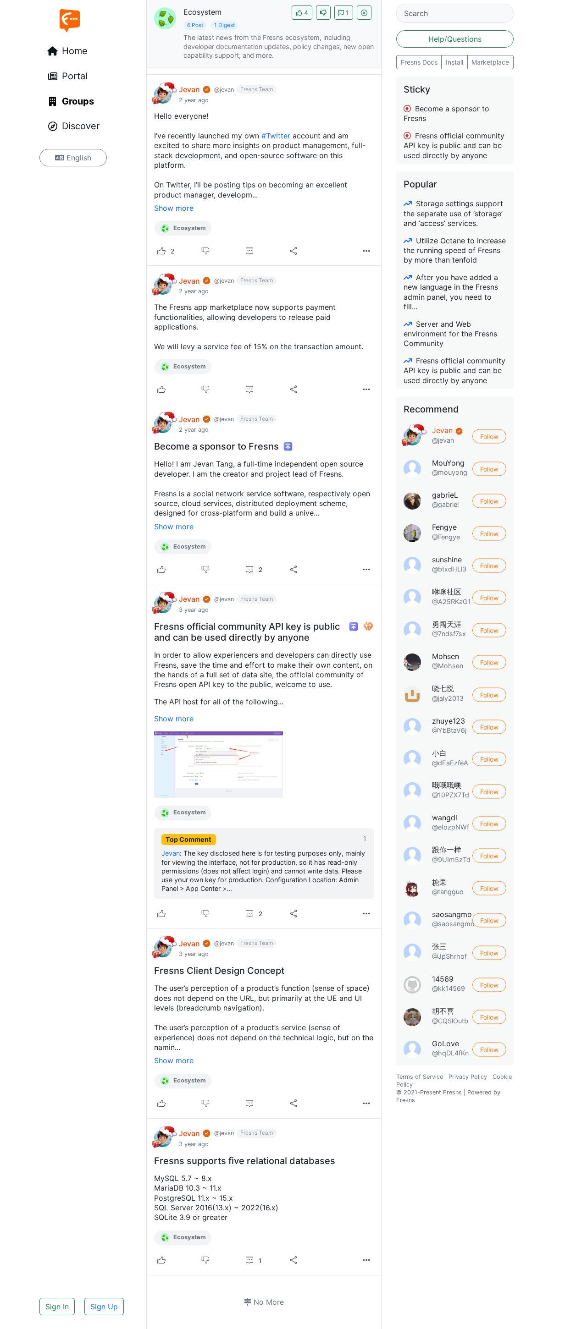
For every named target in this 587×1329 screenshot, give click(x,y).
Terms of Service (419, 1076)
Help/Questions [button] (455, 39)
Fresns (405, 1100)
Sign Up (104, 1306)
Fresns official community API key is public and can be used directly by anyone (454, 145)
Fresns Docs (419, 62)
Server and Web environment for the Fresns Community (450, 333)
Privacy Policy (468, 1076)
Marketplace (490, 62)
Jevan (170, 853)
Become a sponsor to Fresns (446, 113)
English (77, 157)
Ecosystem (189, 228)
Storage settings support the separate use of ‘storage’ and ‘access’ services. (453, 213)
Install (454, 62)
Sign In (57, 1306)
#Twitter (275, 135)
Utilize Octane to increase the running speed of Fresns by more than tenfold (455, 250)
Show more (174, 208)
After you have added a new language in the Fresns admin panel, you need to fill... (451, 292)
